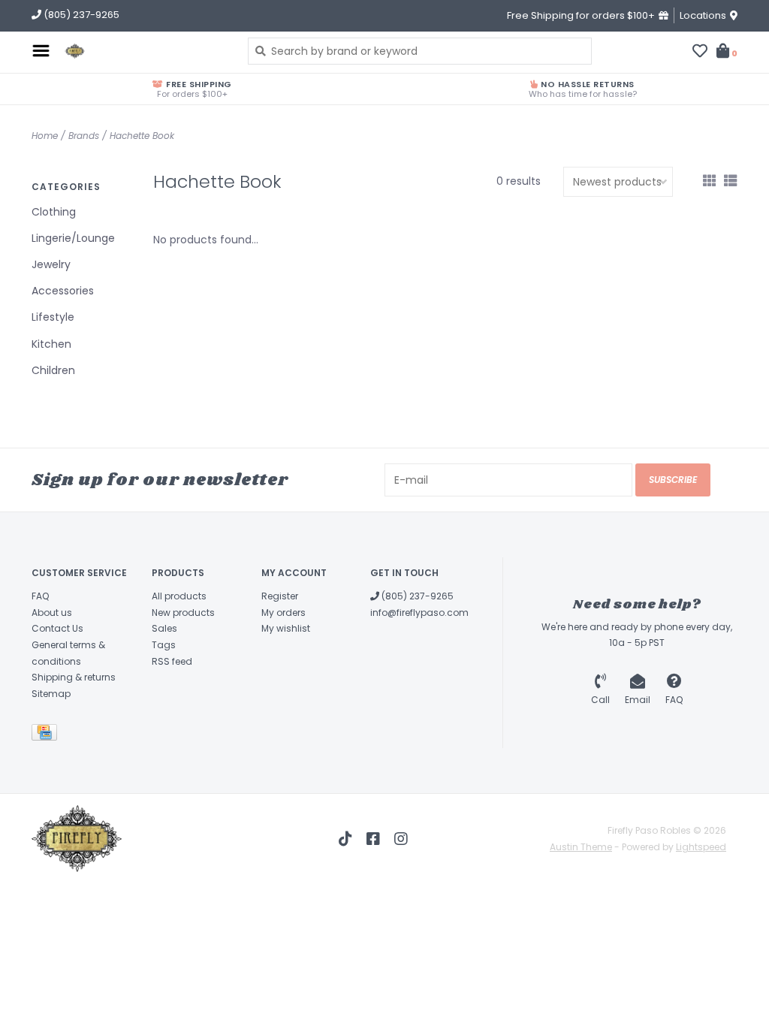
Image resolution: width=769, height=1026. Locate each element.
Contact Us (57, 628)
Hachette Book (142, 135)
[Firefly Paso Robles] (145, 51)
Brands (83, 135)
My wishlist (285, 628)
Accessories (63, 290)
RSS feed (172, 661)
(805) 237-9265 (416, 596)
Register (279, 596)
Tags (164, 644)
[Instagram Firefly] (401, 838)
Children (53, 370)
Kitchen (51, 344)
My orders (283, 612)
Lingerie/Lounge (73, 238)
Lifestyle (53, 316)
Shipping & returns (74, 677)
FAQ (40, 596)
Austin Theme (581, 846)
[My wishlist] (699, 52)
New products (183, 612)
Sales (164, 628)
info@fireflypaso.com (419, 612)
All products (179, 596)
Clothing (54, 211)
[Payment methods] (47, 735)
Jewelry (51, 264)
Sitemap (51, 693)
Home (45, 135)
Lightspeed (701, 846)
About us (52, 612)
